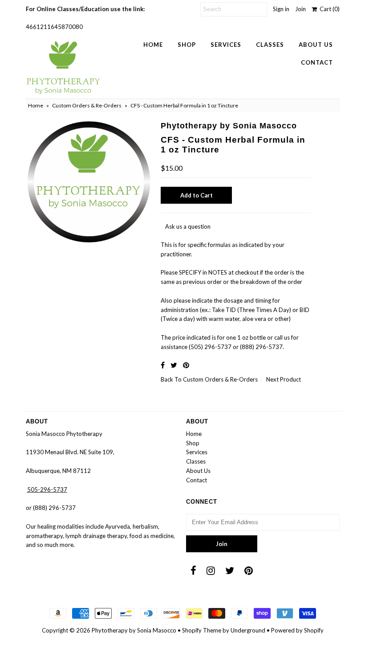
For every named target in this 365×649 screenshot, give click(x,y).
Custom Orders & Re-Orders (87, 105)
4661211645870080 (54, 26)
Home (153, 44)
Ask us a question (188, 226)
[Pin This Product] (186, 365)
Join (300, 8)
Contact (317, 62)
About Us (316, 44)
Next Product (283, 379)
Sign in (281, 8)
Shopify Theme (201, 630)
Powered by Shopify (297, 630)
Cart (328, 8)
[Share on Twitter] (173, 365)
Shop (187, 44)
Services (226, 44)
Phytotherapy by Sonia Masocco (134, 630)
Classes (270, 44)
